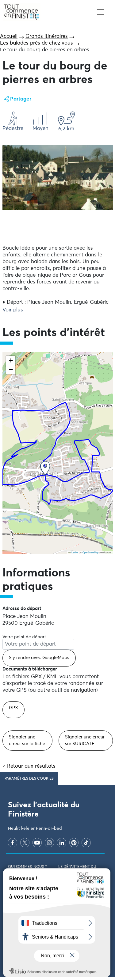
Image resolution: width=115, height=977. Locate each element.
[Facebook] (12, 842)
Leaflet (74, 552)
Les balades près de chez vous (36, 43)
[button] (45, 468)
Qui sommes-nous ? (27, 867)
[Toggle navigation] (100, 12)
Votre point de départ (24, 637)
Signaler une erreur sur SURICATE (85, 740)
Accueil (8, 36)
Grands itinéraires (46, 36)
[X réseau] (24, 842)
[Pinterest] (74, 842)
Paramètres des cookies (29, 779)
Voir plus (12, 310)
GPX (13, 708)
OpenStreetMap (90, 552)
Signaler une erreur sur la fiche (27, 740)
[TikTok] (86, 842)
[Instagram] (49, 842)
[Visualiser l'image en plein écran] (57, 177)
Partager (20, 99)
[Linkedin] (61, 842)
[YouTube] (37, 842)
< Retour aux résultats (29, 766)
